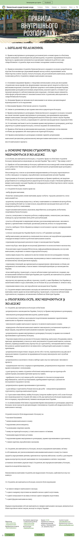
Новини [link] (54, 7)
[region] (39, 2)
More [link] (70, 7)
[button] (77, 7)
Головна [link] (40, 7)
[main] (39, 26)
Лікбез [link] (47, 7)
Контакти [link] (64, 7)
